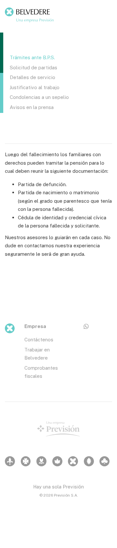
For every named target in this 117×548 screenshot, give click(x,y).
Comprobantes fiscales (41, 372)
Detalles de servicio (32, 77)
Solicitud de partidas (33, 67)
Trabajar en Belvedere (37, 354)
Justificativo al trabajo (34, 87)
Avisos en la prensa (32, 107)
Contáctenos (38, 339)
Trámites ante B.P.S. (32, 57)
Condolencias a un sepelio (39, 97)
